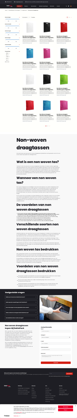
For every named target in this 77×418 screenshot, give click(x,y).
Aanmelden (69, 373)
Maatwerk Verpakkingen (50, 395)
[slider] (5, 32)
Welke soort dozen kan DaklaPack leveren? (15, 297)
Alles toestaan (65, 406)
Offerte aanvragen (63, 390)
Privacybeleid (62, 392)
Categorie (43, 335)
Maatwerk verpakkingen (43, 6)
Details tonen (16, 415)
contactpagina (23, 346)
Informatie (52, 6)
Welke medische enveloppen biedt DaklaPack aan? (17, 312)
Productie (34, 392)
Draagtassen (24, 10)
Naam (42, 328)
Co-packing (34, 395)
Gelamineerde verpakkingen (24, 392)
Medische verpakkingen (23, 390)
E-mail (42, 341)
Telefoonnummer (45, 347)
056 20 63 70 (9, 1)
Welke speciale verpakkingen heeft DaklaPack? (16, 302)
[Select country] (71, 6)
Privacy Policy (67, 376)
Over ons (47, 388)
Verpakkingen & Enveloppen (14, 10)
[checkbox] (12, 53)
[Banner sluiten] (75, 405)
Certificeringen (48, 390)
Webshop (19, 6)
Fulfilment (34, 394)
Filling (33, 388)
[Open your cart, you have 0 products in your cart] (68, 6)
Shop (6, 10)
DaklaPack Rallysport (49, 399)
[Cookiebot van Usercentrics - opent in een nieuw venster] (6, 416)
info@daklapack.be (19, 1)
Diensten (26, 6)
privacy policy (19, 412)
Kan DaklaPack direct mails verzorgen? (14, 317)
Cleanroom (34, 397)
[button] (12, 17)
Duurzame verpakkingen (23, 394)
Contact (58, 6)
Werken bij (47, 401)
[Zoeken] (66, 6)
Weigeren (65, 409)
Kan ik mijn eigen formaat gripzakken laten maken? (17, 307)
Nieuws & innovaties (49, 397)
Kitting (33, 390)
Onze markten (33, 6)
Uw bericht (43, 353)
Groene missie (48, 394)
